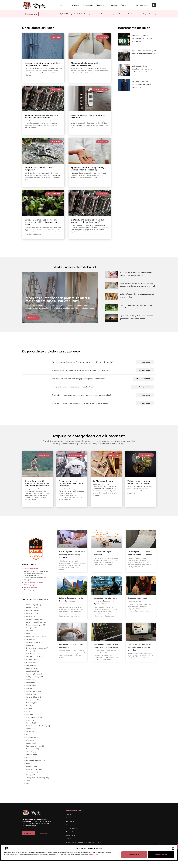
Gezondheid (44, 455)
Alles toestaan (134, 854)
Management (31, 700)
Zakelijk (29, 775)
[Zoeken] (154, 5)
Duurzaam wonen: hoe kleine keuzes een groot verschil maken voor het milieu (42, 222)
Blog (28, 634)
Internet (29, 688)
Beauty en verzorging (34, 625)
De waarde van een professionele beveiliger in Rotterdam (71, 483)
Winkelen (29, 766)
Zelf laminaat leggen (103, 481)
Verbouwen (30, 755)
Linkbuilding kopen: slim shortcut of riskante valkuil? (84, 842)
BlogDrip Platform (31, 569)
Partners (100, 5)
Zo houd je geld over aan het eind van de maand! (139, 482)
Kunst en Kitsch (32, 697)
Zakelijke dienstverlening (35, 778)
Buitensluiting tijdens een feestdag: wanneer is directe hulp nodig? (87, 221)
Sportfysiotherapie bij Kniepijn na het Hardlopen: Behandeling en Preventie (37, 483)
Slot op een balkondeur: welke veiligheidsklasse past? (85, 64)
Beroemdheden (71, 832)
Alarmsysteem (31, 610)
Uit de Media (88, 5)
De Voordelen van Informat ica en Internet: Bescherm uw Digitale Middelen (105, 601)
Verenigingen (31, 757)
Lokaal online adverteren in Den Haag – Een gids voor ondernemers (71, 601)
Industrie (29, 685)
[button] (173, 848)
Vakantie (29, 752)
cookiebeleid (93, 854)
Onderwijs (30, 723)
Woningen (56, 37)
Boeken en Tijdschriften (35, 636)
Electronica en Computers (36, 648)
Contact (114, 5)
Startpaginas (31, 737)
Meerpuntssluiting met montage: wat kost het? (111, 14)
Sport (28, 734)
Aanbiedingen (144, 379)
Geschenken (31, 665)
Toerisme (29, 743)
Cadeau (29, 639)
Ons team (75, 5)
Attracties (29, 616)
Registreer (125, 5)
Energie (29, 651)
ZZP (27, 783)
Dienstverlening (76, 455)
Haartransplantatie (33, 674)
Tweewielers (31, 749)
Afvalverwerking (32, 608)
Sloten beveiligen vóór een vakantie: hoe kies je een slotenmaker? (65, 14)
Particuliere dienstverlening (36, 726)
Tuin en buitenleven (33, 746)
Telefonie (29, 740)
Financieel (30, 659)
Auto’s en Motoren (33, 619)
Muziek (28, 720)
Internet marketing (33, 691)
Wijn (28, 763)
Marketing (30, 703)
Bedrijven (113, 455)
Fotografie (30, 662)
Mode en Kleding (32, 717)
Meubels (29, 708)
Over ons (63, 5)
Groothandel (31, 671)
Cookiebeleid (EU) (72, 828)
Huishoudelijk (31, 683)
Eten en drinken (32, 657)
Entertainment (31, 654)
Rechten (29, 729)
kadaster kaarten (30, 587)
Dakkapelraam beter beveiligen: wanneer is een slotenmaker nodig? (142, 69)
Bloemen (29, 631)
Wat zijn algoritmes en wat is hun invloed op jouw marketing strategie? (72, 554)
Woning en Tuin (100, 89)
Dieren (28, 645)
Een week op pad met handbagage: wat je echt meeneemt (141, 84)
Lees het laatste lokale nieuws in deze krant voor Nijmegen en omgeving (140, 647)
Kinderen (29, 694)
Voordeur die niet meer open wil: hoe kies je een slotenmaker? (42, 64)
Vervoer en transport (34, 760)
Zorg (28, 781)
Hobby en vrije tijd (33, 677)
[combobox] (143, 5)
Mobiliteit (29, 714)
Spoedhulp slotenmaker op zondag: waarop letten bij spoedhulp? (87, 168)
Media (28, 706)
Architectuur (31, 613)
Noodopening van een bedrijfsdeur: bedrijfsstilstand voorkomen (143, 38)
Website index (71, 839)
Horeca (28, 680)
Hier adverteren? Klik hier (33, 582)
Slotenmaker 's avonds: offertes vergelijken (149, 14)
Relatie (28, 732)
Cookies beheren (161, 854)
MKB (28, 711)
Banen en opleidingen (34, 622)
